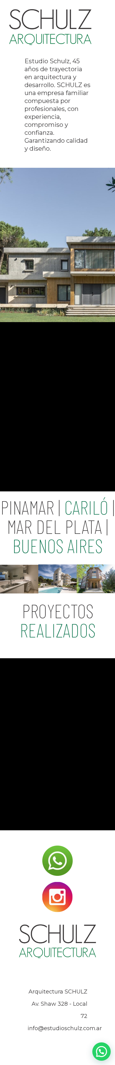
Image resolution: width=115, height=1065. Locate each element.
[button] (101, 1051)
